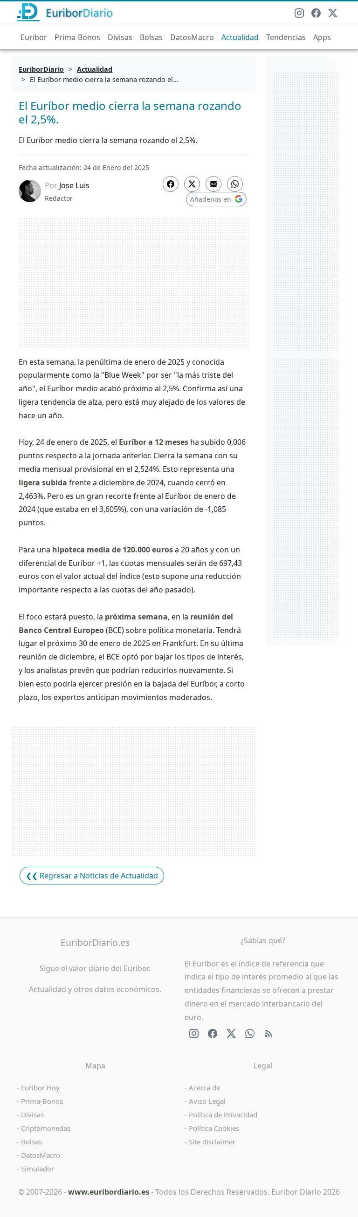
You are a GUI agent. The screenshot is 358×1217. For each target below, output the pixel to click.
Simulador (37, 1168)
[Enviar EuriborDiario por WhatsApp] (250, 1033)
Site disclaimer (212, 1141)
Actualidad (240, 37)
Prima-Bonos (77, 37)
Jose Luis (74, 185)
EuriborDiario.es (95, 942)
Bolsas (151, 37)
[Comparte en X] (192, 184)
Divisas (120, 37)
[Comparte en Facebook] (171, 184)
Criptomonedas (45, 1128)
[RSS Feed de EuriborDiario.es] (268, 1033)
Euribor (34, 37)
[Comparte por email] (213, 184)
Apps (322, 37)
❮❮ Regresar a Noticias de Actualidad (92, 875)
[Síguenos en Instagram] (299, 13)
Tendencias (286, 37)
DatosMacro (192, 37)
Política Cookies (214, 1128)
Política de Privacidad (223, 1114)
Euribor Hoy (40, 1087)
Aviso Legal (207, 1101)
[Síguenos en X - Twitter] (332, 13)
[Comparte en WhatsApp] (235, 184)
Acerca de (204, 1087)
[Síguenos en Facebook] (316, 13)
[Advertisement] (133, 283)
